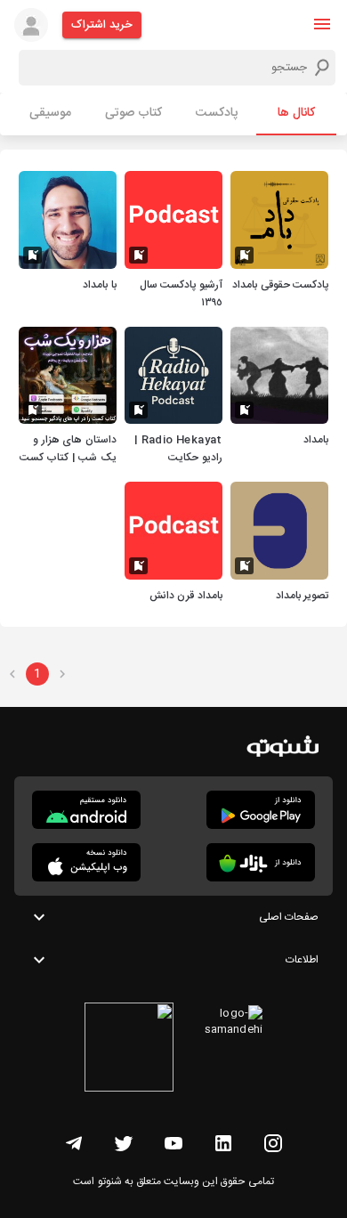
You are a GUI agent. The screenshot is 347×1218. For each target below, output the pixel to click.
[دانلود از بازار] (260, 862)
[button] (322, 24)
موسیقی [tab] (50, 113)
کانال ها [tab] (296, 113)
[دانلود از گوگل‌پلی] (260, 810)
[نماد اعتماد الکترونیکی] (129, 1050)
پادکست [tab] (217, 113)
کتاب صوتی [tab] (133, 113)
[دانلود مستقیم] (86, 810)
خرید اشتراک (102, 25)
